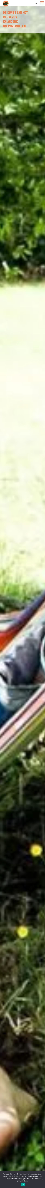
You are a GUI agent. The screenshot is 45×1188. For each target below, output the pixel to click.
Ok (23, 1184)
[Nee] (42, 1179)
